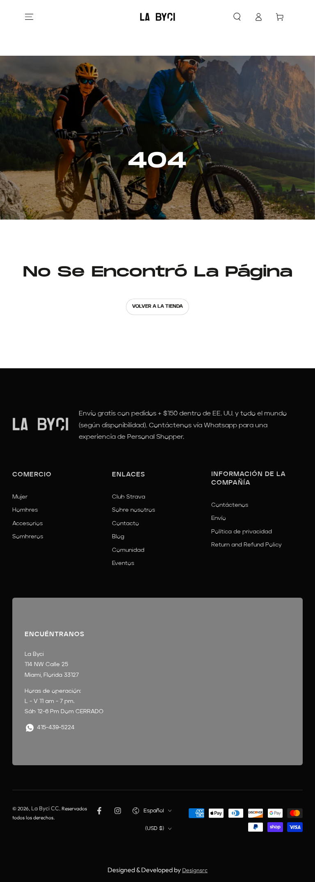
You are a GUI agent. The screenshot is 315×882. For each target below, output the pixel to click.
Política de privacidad (241, 532)
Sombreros (27, 537)
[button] (237, 17)
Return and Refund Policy (246, 545)
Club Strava (128, 497)
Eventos (123, 563)
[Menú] (29, 17)
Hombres (25, 510)
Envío (218, 518)
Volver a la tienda (157, 306)
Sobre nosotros (133, 510)
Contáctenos (229, 505)
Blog (118, 537)
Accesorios (27, 523)
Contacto (125, 523)
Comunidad (128, 550)
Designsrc (195, 870)
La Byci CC (45, 808)
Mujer (19, 497)
